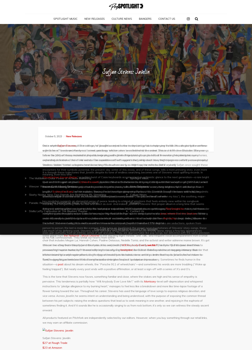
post (60, 264)
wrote (151, 245)
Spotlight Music (65, 18)
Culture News (122, 18)
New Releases (94, 18)
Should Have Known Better (60, 177)
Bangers (145, 18)
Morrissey (150, 281)
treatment (127, 250)
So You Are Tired (62, 191)
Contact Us (166, 18)
